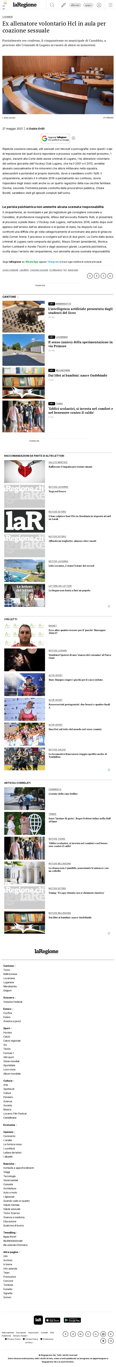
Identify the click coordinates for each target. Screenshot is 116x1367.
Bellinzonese (10, 973)
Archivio (7, 1260)
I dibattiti (7, 1156)
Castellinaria (9, 1117)
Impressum (33, 1332)
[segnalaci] (64, 5)
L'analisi (7, 1140)
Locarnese (9, 978)
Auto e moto (10, 1192)
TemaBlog (9, 1232)
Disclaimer (21, 1332)
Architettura (9, 1188)
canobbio (24, 270)
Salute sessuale (11, 1208)
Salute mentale (11, 1204)
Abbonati (75, 5)
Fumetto (7, 1289)
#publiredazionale (13, 1240)
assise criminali (10, 270)
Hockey (7, 1032)
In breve (7, 1264)
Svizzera (8, 997)
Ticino (6, 969)
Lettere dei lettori (12, 1152)
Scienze (7, 1101)
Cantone (8, 965)
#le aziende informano (15, 1244)
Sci (5, 1044)
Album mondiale (12, 1073)
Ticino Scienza (11, 1213)
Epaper (88, 5)
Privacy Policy (14, 1339)
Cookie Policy (31, 1339)
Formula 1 (8, 1053)
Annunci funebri (20, 1336)
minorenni (73, 270)
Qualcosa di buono (13, 1225)
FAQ (52, 1332)
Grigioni (7, 990)
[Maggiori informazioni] (73, 138)
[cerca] (52, 5)
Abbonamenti (8, 1332)
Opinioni (8, 1132)
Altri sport (8, 1057)
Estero (7, 1008)
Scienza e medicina (13, 1217)
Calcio (6, 1036)
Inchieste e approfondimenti (18, 1167)
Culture (8, 1080)
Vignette (7, 1293)
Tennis (7, 1048)
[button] (65, 1334)
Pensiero (8, 1097)
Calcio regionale (12, 1040)
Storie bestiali (10, 1180)
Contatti (44, 1332)
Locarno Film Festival (14, 1113)
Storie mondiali (11, 1061)
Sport (7, 1028)
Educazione (9, 1221)
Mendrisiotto (10, 986)
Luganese (8, 982)
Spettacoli (8, 1088)
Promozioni (9, 1276)
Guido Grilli (37, 128)
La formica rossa (12, 1144)
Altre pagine (11, 1252)
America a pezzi (12, 1021)
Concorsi (8, 1280)
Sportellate (9, 1065)
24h (5, 1256)
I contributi (9, 1148)
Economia (9, 1124)
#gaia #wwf (9, 1236)
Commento (9, 1136)
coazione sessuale (39, 270)
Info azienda (10, 1268)
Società (7, 1105)
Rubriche (9, 1163)
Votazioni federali (12, 1001)
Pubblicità (6, 1336)
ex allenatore (55, 270)
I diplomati (8, 1196)
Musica (7, 1109)
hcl (65, 270)
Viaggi (6, 1171)
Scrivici (7, 1297)
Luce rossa (9, 1069)
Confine (7, 1013)
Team (6, 1272)
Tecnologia (9, 1176)
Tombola (8, 1284)
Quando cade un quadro (16, 1200)
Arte (5, 1084)
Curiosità (8, 1184)
